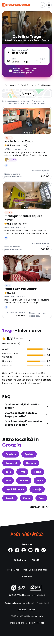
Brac (41, 498)
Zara (8, 471)
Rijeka (37, 471)
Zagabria (11, 454)
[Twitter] (17, 550)
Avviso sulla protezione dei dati (19, 603)
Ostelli (17, 570)
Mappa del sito (17, 623)
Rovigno (31, 463)
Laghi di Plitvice (15, 489)
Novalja (37, 489)
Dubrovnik (11, 463)
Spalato (29, 454)
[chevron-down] (28, 340)
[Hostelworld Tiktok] (43, 550)
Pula (8, 480)
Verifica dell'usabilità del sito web (27, 616)
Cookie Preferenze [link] (35, 623)
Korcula (10, 498)
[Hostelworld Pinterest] (37, 550)
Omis (40, 480)
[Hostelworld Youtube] (30, 550)
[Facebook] (10, 550)
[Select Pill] (42, 5)
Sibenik (24, 480)
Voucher (32, 609)
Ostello (9, 138)
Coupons (22, 609)
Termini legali (43, 603)
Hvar (22, 471)
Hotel (8, 285)
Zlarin (26, 498)
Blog (9, 570)
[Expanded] (6, 85)
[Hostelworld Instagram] (23, 550)
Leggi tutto (41, 103)
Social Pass (27, 576)
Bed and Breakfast (38, 570)
